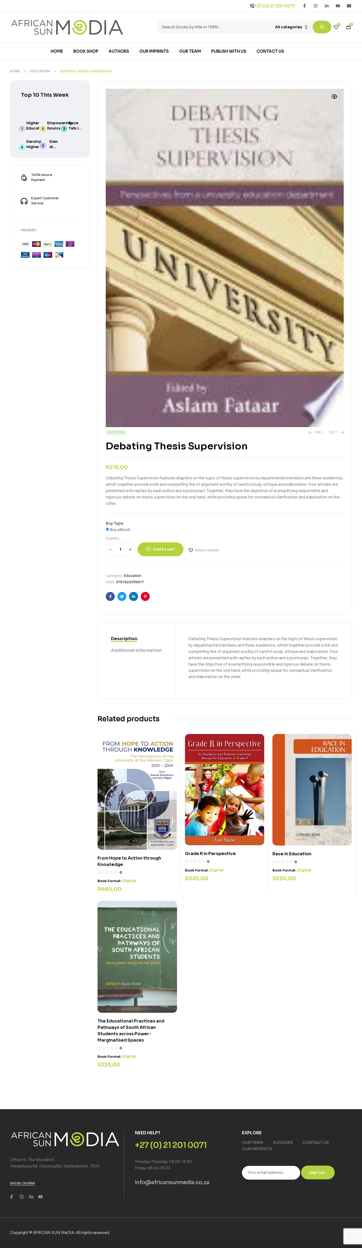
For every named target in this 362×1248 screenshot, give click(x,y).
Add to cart (164, 549)
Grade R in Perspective (210, 853)
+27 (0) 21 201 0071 (274, 6)
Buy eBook (119, 529)
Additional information (136, 650)
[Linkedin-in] (327, 6)
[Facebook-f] (304, 6)
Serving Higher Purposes (35, 146)
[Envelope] (349, 6)
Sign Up (317, 1172)
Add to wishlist (207, 550)
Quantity (113, 538)
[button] (334, 96)
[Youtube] (338, 6)
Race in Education (291, 854)
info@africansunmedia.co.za (172, 1182)
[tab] (136, 639)
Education (40, 71)
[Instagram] (315, 6)
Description (124, 638)
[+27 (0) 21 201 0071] (252, 6)
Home (15, 71)
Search (322, 27)
